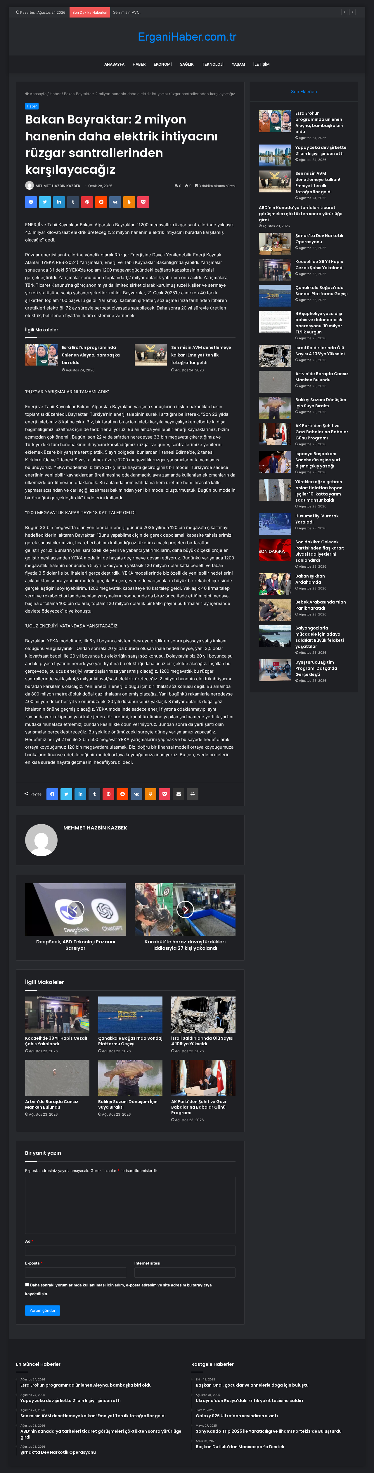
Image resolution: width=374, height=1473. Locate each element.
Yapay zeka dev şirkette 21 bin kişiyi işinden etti (321, 150)
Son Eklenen (304, 91)
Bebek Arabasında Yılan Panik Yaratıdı (320, 605)
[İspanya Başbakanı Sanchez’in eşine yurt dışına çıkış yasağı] (275, 462)
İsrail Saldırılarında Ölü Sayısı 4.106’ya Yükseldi (202, 1041)
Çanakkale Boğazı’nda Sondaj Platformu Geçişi (130, 1041)
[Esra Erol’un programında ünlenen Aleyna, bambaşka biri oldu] (41, 355)
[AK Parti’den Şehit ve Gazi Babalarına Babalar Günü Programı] (203, 1078)
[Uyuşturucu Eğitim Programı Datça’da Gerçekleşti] (275, 670)
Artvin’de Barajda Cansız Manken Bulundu (51, 1104)
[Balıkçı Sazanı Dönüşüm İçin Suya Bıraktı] (130, 1078)
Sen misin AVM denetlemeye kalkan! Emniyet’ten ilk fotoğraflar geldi (175, 12)
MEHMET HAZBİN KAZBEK (58, 186)
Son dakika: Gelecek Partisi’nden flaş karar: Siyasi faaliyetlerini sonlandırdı (319, 551)
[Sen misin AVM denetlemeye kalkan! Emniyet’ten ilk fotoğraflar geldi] (151, 355)
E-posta (34, 1263)
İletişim (261, 64)
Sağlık (187, 64)
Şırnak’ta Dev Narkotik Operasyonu (319, 239)
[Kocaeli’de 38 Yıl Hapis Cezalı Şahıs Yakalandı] (57, 1015)
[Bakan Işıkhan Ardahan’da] (275, 584)
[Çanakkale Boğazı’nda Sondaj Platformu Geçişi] (130, 1015)
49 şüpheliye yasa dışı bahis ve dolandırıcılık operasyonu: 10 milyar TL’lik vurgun (318, 323)
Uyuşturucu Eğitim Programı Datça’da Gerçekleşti (316, 668)
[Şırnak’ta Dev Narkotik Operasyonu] (275, 244)
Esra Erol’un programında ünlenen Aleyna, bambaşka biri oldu (91, 355)
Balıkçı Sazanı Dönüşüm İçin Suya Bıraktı (127, 1104)
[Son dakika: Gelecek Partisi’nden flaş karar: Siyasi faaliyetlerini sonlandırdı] (275, 550)
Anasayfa (114, 64)
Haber (139, 64)
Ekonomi (163, 64)
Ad (29, 1241)
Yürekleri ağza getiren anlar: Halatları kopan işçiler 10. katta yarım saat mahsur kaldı (318, 491)
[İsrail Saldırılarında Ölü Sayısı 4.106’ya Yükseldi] (203, 1015)
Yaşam (238, 64)
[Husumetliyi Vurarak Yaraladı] (275, 524)
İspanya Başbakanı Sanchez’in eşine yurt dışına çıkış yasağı (318, 460)
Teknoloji (213, 64)
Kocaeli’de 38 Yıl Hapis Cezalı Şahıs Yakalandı (56, 1041)
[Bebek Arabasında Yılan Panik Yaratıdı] (275, 610)
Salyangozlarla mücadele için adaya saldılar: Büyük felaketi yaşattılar (319, 637)
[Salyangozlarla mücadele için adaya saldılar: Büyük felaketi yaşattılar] (275, 636)
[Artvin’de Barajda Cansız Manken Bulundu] (57, 1078)
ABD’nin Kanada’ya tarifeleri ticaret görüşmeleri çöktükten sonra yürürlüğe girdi (300, 214)
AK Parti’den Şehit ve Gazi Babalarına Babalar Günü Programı (198, 1107)
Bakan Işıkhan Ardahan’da (310, 579)
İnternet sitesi (147, 1263)
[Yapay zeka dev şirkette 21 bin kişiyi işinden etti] (275, 155)
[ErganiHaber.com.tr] (187, 36)
